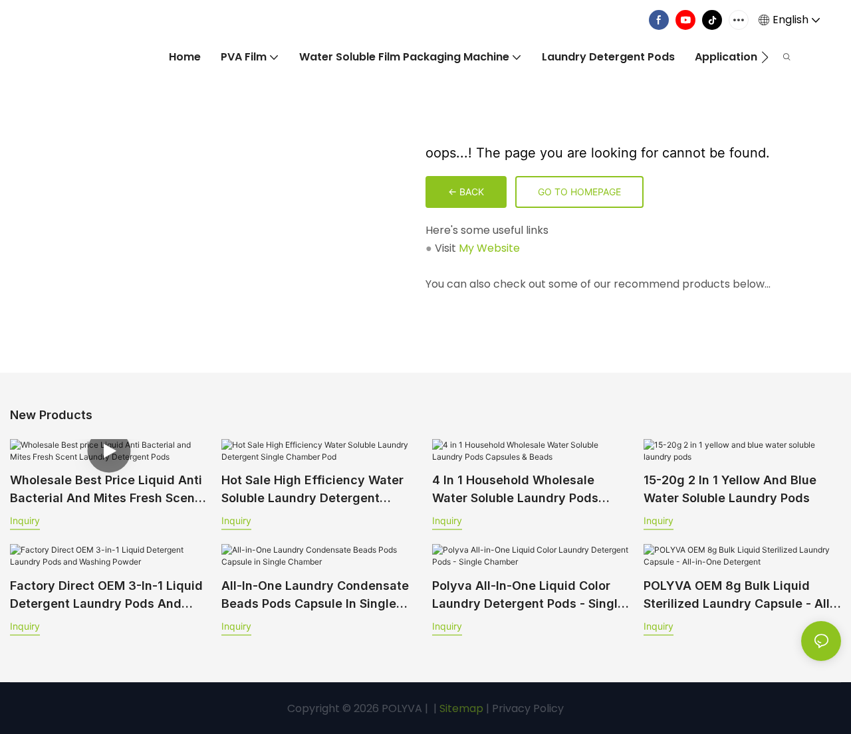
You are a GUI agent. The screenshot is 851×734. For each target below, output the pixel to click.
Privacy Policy (528, 708)
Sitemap (460, 708)
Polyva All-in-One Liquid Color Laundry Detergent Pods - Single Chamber (528, 595)
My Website (489, 248)
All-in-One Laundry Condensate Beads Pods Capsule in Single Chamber (315, 595)
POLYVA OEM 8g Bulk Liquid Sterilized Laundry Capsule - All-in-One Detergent (739, 595)
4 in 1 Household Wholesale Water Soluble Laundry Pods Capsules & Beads (515, 490)
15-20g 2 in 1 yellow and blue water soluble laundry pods (730, 489)
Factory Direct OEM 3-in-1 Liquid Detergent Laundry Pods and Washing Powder (106, 595)
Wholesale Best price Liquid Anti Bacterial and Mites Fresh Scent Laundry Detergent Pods (106, 490)
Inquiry (25, 520)
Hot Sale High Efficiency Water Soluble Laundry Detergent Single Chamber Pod (312, 490)
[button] (765, 57)
